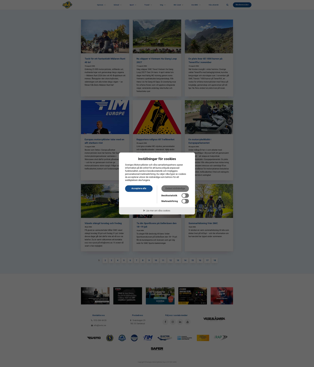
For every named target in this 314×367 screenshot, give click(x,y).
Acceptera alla (138, 188)
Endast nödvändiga (175, 188)
